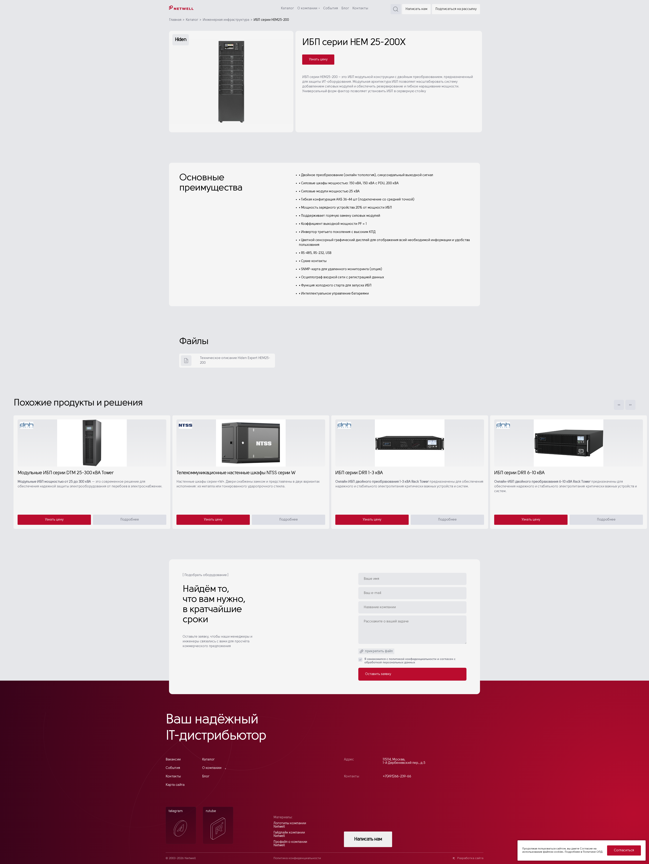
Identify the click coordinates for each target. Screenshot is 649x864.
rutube (211, 811)
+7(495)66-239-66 (397, 776)
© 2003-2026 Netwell (181, 858)
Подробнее (129, 519)
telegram (176, 811)
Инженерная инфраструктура (226, 20)
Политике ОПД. (593, 852)
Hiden (180, 39)
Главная (175, 20)
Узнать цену (318, 59)
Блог (345, 8)
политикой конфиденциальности (412, 659)
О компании (307, 8)
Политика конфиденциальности (297, 858)
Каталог (287, 8)
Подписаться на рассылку (456, 9)
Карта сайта (175, 785)
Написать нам (416, 9)
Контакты (360, 8)
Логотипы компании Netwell (289, 825)
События (330, 8)
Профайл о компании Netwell (290, 843)
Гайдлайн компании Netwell (289, 834)
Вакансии (173, 759)
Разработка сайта (470, 858)
